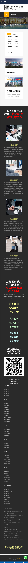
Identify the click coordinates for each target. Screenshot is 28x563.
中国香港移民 (7, 477)
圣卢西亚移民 (7, 461)
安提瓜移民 (6, 455)
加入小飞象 (6, 391)
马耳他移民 (6, 409)
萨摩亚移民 (6, 435)
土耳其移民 (6, 475)
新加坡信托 (6, 494)
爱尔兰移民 (6, 405)
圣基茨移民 (6, 457)
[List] (11, 52)
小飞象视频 (6, 395)
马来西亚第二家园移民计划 (14, 91)
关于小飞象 (6, 393)
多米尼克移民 (7, 459)
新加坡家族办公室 (8, 492)
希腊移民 (6, 407)
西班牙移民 (6, 411)
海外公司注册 (7, 498)
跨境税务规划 (7, 500)
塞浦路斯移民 (7, 421)
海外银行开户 (7, 496)
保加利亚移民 (7, 419)
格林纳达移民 (7, 463)
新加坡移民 (6, 471)
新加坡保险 (6, 490)
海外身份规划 (7, 501)
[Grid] (8, 52)
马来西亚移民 (11, 72)
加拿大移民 (6, 445)
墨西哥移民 (6, 447)
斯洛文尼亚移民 (7, 417)
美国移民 (6, 443)
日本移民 (6, 473)
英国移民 (6, 403)
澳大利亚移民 (7, 429)
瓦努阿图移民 (7, 433)
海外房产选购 (7, 503)
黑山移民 (6, 415)
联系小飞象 (6, 389)
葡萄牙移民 (6, 413)
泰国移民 (6, 481)
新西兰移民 (6, 431)
